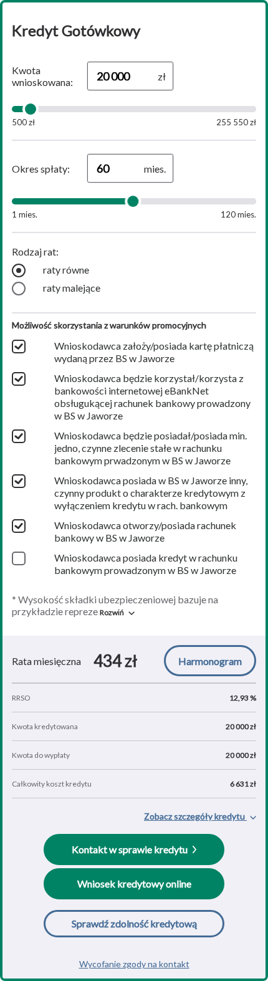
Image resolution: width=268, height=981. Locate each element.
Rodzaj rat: (35, 251)
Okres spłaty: (41, 169)
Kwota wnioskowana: (42, 76)
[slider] (30, 109)
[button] (117, 612)
